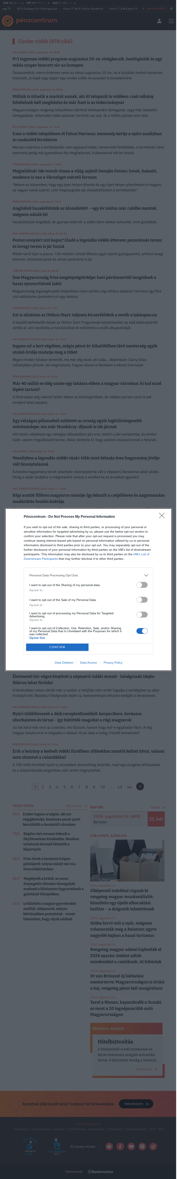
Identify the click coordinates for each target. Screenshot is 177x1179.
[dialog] (88, 589)
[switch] (142, 585)
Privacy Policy (113, 662)
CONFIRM (57, 647)
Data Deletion (64, 662)
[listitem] (88, 575)
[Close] (163, 517)
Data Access (88, 662)
